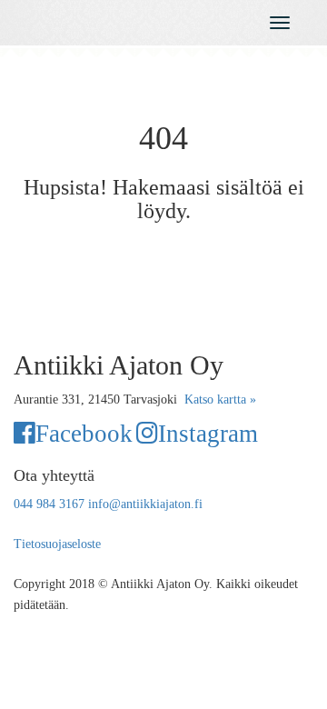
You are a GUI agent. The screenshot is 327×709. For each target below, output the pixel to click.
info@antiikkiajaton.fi (145, 504)
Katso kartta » (220, 399)
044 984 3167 (49, 504)
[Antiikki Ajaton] (123, 19)
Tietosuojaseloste (57, 544)
